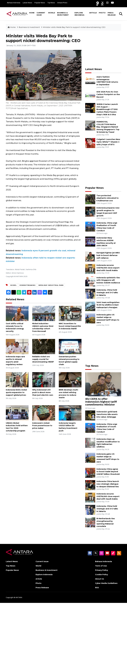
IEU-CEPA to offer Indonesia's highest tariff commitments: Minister (101, 401)
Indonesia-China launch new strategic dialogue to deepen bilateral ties (107, 484)
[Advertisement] (103, 49)
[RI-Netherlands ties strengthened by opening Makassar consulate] (90, 522)
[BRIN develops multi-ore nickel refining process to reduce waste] (70, 379)
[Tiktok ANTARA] (97, 4)
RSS (97, 587)
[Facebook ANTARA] (97, 2)
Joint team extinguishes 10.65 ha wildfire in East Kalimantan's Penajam (107, 305)
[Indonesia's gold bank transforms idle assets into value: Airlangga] (90, 415)
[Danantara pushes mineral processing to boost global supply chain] (70, 346)
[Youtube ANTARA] (112, 2)
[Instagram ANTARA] (107, 2)
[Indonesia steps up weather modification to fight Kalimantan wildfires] (90, 442)
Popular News (39, 3)
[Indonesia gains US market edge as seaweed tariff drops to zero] (90, 318)
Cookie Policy (101, 574)
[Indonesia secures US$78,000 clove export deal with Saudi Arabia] (90, 269)
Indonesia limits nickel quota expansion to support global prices (16, 392)
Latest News (27, 3)
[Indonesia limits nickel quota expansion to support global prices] (17, 379)
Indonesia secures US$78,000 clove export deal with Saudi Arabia (107, 268)
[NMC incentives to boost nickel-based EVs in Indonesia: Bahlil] (70, 313)
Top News (51, 3)
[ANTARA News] (17, 14)
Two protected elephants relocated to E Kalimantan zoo (107, 198)
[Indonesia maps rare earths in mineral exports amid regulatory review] (17, 346)
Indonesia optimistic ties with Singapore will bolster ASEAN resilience (108, 280)
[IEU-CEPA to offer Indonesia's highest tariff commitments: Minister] (103, 384)
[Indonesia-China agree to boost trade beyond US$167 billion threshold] (90, 472)
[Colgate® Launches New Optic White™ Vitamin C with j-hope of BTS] (90, 143)
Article (93, 13)
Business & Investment (63, 14)
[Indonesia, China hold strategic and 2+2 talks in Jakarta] (90, 293)
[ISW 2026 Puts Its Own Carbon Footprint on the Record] (90, 95)
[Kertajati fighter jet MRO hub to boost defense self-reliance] (90, 256)
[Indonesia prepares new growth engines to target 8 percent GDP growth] (90, 211)
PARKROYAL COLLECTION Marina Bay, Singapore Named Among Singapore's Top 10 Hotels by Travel (107, 127)
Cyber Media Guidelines (106, 583)
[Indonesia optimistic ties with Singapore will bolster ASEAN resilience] (90, 281)
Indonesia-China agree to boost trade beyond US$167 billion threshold (108, 471)
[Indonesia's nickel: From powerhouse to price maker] (43, 413)
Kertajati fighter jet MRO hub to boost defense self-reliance (108, 255)
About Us (99, 579)
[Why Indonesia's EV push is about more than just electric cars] (43, 379)
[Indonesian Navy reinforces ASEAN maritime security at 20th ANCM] (90, 241)
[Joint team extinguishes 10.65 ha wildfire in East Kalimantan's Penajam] (90, 306)
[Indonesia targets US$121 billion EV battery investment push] (70, 413)
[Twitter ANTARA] (102, 2)
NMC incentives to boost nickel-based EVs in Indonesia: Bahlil (70, 326)
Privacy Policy (101, 570)
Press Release (112, 14)
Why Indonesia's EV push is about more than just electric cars (42, 392)
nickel (13, 285)
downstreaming (27, 285)
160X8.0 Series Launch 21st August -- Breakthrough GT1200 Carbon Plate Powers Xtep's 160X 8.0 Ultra (107, 109)
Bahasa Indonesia (13, 3)
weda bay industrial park (51, 285)
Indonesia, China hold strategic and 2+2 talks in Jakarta (107, 292)
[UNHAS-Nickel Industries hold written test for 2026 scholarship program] (17, 413)
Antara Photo (62, 3)
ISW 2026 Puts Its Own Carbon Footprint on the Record (108, 94)
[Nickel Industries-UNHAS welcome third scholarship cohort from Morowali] (43, 313)
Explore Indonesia (79, 14)
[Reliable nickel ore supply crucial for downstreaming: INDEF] (43, 346)
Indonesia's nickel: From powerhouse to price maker (42, 425)
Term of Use (101, 566)
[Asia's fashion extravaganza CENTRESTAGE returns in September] (90, 80)
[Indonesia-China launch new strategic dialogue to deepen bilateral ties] (90, 485)
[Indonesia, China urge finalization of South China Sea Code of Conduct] (90, 226)
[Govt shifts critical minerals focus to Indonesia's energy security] (17, 313)
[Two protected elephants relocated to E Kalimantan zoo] (90, 199)
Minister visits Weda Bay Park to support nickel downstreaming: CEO (74, 27)
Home (31, 13)
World (51, 13)
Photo (102, 13)
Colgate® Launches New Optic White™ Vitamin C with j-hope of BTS (108, 142)
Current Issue (41, 14)
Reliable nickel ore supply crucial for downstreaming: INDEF (43, 359)
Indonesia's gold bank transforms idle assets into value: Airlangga (107, 414)
